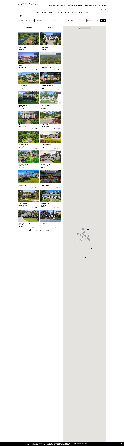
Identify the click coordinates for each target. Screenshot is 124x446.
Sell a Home (56, 5)
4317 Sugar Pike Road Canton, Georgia (48, 151)
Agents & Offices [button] (65, 5)
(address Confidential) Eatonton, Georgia (27, 190)
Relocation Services (76, 5)
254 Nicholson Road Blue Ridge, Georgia (26, 131)
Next (48, 230)
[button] (88, 238)
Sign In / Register (99, 3)
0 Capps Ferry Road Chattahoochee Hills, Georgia (49, 53)
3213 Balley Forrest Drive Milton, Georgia (27, 210)
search (103, 20)
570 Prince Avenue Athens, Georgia (25, 111)
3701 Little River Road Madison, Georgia (27, 151)
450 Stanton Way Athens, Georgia (47, 190)
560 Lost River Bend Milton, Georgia (26, 72)
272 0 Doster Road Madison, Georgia (26, 33)
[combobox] (26, 20)
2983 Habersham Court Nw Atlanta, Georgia (50, 72)
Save (50, 27)
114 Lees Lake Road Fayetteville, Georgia (49, 171)
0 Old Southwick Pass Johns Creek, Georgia (49, 92)
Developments (88, 5)
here (68, 444)
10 (46, 230)
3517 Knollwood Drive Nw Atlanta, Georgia (49, 33)
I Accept (92, 443)
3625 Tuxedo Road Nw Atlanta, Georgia (26, 52)
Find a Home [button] (48, 5)
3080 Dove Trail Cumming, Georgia (47, 111)
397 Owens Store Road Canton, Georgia (48, 131)
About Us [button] (103, 5)
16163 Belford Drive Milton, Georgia (26, 171)
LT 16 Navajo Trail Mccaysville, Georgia (48, 210)
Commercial (96, 5)
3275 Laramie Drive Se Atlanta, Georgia (26, 92)
